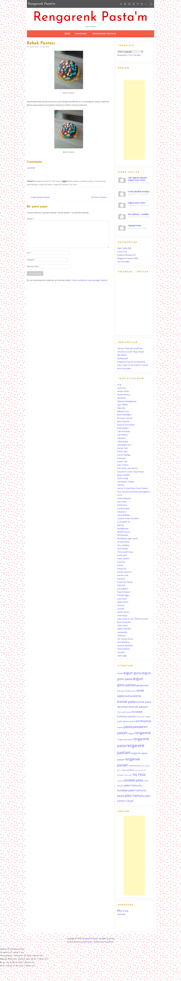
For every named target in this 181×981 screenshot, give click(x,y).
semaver (121, 608)
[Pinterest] (141, 4)
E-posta (31, 259)
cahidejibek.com (124, 445)
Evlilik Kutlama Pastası (39, 197)
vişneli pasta (128, 775)
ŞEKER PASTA (122, 602)
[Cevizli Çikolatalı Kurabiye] (122, 193)
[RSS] (146, 4)
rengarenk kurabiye (124, 739)
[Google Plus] (129, 4)
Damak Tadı (122, 448)
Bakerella (121, 408)
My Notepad (122, 358)
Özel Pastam (122, 548)
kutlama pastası (126, 716)
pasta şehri (122, 555)
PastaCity (121, 562)
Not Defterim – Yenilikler (138, 214)
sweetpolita (122, 632)
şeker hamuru (134, 795)
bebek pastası (73, 181)
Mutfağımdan (123, 528)
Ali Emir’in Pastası (99, 197)
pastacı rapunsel (124, 572)
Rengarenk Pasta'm (90, 17)
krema (137, 696)
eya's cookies (123, 465)
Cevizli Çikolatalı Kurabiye (138, 191)
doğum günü (132, 673)
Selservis (121, 605)
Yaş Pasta (56, 181)
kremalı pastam (138, 707)
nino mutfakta (123, 545)
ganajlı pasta (142, 685)
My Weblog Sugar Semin (127, 538)
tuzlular (120, 775)
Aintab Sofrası (123, 391)
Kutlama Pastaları (124, 255)
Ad (29, 252)
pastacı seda (122, 575)
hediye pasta (130, 691)
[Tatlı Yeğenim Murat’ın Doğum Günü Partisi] (122, 180)
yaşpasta (120, 781)
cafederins (121, 438)
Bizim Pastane (123, 421)
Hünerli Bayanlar (124, 498)
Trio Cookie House (125, 639)
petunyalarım (122, 588)
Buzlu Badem (123, 428)
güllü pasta (121, 691)
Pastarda (121, 578)
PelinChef (121, 585)
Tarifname (121, 635)
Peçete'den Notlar (125, 582)
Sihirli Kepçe (122, 615)
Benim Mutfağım (124, 414)
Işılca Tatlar (122, 501)
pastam (122, 733)
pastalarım (140, 726)
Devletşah (121, 458)
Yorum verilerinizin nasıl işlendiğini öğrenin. (90, 280)
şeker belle (122, 599)
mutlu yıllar (141, 717)
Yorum (30, 218)
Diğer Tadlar (122, 248)
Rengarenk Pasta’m (104, 34)
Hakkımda (81, 34)
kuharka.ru (121, 511)
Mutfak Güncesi (123, 532)
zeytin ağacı (122, 655)
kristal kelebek (123, 508)
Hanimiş (120, 485)
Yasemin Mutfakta (125, 645)
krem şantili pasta (124, 712)
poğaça (131, 733)
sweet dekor (122, 625)
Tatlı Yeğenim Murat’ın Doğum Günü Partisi (137, 178)
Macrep (120, 525)
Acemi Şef (121, 388)
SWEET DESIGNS (124, 629)
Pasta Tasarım (123, 558)
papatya (120, 727)
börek (120, 673)
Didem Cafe (122, 461)
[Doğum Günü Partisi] (122, 205)
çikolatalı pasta (86, 181)
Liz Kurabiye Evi (123, 521)
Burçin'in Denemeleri (126, 424)
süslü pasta (138, 770)
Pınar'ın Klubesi (123, 592)
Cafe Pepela (122, 434)
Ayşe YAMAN (122, 404)
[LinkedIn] (133, 4)
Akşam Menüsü (123, 394)
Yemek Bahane (123, 649)
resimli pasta (134, 765)
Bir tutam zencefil (124, 418)
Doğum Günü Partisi (136, 203)
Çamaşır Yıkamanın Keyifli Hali (129, 348)
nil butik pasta (123, 542)
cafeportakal (122, 441)
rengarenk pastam (60, 184)
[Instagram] (137, 4)
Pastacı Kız (121, 568)
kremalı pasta (99, 181)
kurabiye (137, 711)
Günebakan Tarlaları (125, 481)
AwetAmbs (121, 398)
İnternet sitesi (33, 266)
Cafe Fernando (123, 431)
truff (143, 770)
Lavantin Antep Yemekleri (128, 518)
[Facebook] (125, 4)
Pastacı (120, 565)
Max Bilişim (122, 355)
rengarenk (143, 732)
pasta (128, 726)
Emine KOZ (44, 47)
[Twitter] (121, 4)
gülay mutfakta (123, 475)
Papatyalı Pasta (134, 225)
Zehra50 (120, 652)
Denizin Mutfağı (123, 455)
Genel (119, 251)
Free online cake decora (127, 468)
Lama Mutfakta (123, 515)
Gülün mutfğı (122, 478)
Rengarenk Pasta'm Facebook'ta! (131, 362)
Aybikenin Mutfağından (126, 401)
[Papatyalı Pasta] (122, 227)
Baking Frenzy (123, 411)
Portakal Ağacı (123, 595)
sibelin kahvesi (123, 612)
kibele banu (122, 505)
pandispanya (32, 184)
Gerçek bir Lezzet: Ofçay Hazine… (131, 351)
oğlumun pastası (129, 721)
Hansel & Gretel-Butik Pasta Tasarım (132, 488)
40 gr (119, 384)
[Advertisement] (134, 120)
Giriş (67, 34)
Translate (137, 55)
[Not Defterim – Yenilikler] (122, 216)
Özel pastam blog (125, 552)
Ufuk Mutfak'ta (123, 642)
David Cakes (122, 451)
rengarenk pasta (45, 184)
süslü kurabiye (127, 770)
